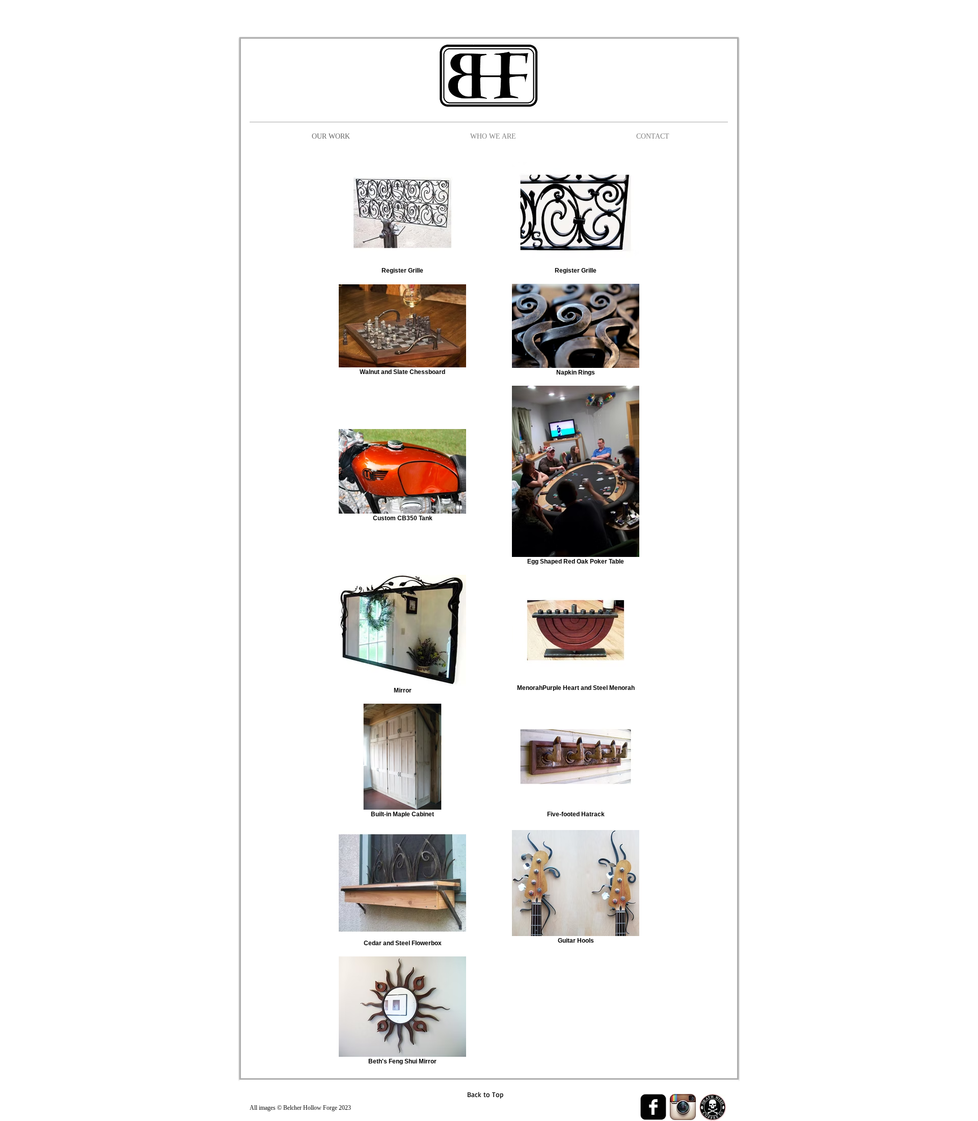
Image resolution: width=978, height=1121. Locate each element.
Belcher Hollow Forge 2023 (317, 1107)
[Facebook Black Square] (653, 1107)
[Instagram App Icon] (683, 1107)
